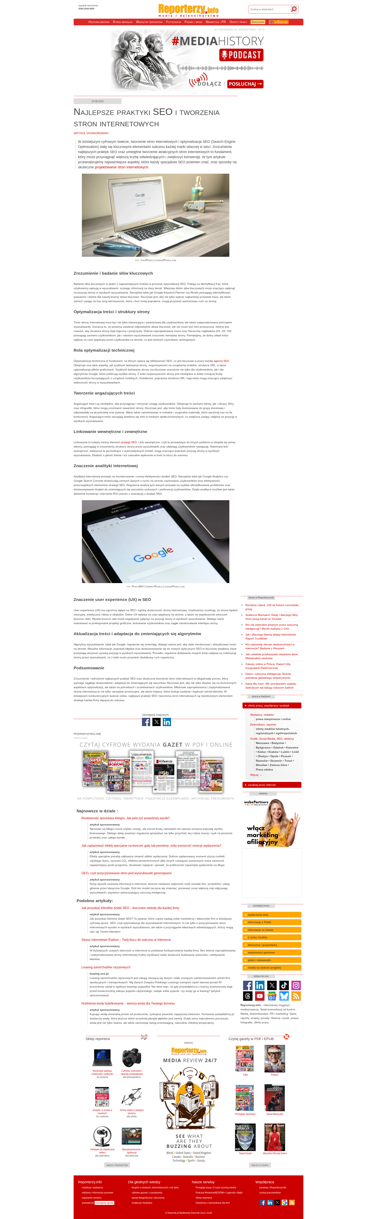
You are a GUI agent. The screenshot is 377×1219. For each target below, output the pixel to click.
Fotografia (173, 22)
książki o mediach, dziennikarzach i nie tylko (155, 1187)
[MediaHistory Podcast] (188, 91)
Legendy (230, 1192)
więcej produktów (117, 1165)
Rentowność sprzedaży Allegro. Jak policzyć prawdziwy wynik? (125, 818)
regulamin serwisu (92, 1197)
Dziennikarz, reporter (263, 724)
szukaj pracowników (270, 1192)
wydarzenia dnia (258, 914)
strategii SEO (129, 442)
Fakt (245, 1074)
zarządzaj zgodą (104, 1203)
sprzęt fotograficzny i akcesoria (148, 1197)
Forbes (274, 1074)
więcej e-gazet (260, 1165)
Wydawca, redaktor (262, 714)
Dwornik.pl (173, 1213)
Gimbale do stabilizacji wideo (102, 1152)
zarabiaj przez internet (262, 784)
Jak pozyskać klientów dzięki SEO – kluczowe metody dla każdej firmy (130, 908)
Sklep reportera (204, 1197)
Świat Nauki (245, 1153)
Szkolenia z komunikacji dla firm (213, 1203)
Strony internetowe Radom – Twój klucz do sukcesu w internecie (126, 939)
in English (281, 22)
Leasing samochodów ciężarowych (105, 967)
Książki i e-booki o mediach (102, 1113)
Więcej (254, 774)
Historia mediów (99, 22)
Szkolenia (258, 22)
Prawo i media (193, 22)
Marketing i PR (216, 22)
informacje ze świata (260, 929)
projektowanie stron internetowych (121, 167)
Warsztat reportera (149, 22)
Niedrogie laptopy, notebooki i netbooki (102, 1074)
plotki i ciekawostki (259, 960)
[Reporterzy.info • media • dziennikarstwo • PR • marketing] (188, 13)
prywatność (88, 1203)
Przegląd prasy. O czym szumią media (216, 1187)
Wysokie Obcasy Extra (275, 1153)
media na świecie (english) (264, 967)
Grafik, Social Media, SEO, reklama (272, 738)
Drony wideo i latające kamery (132, 1113)
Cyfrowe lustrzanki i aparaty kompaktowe (132, 1074)
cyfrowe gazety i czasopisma (147, 1192)
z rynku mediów (257, 937)
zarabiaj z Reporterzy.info (272, 1187)
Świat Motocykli (274, 1114)
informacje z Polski (259, 922)
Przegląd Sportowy (245, 1114)
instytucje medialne (142, 1203)
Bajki (239, 1192)
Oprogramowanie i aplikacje (132, 1152)
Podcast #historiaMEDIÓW (210, 1192)
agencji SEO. (222, 360)
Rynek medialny (123, 22)
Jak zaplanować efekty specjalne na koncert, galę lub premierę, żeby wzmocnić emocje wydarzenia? (151, 845)
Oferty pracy (238, 22)
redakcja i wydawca (92, 1187)
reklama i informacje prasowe (97, 1192)
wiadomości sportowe (261, 952)
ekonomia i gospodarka (262, 945)
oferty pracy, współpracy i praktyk (268, 705)
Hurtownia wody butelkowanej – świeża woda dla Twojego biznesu (128, 1003)
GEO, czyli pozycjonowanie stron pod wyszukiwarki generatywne (126, 873)
